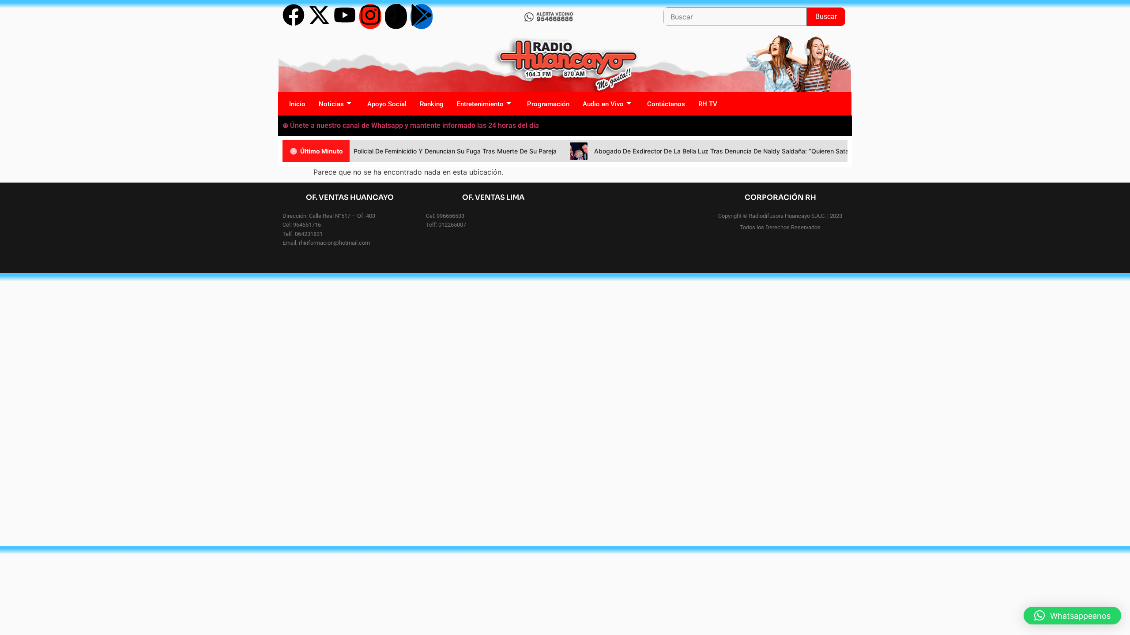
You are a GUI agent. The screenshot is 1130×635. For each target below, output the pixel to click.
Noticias (331, 104)
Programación (548, 104)
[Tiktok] (396, 16)
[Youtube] (345, 16)
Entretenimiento (480, 104)
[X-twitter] (319, 16)
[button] (1072, 615)
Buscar (830, 14)
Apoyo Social (387, 104)
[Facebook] (293, 16)
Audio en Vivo (603, 104)
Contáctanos (666, 104)
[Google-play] (422, 16)
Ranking (432, 104)
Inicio (297, 104)
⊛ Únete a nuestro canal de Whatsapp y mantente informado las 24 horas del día (410, 125)
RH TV (707, 104)
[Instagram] (370, 16)
